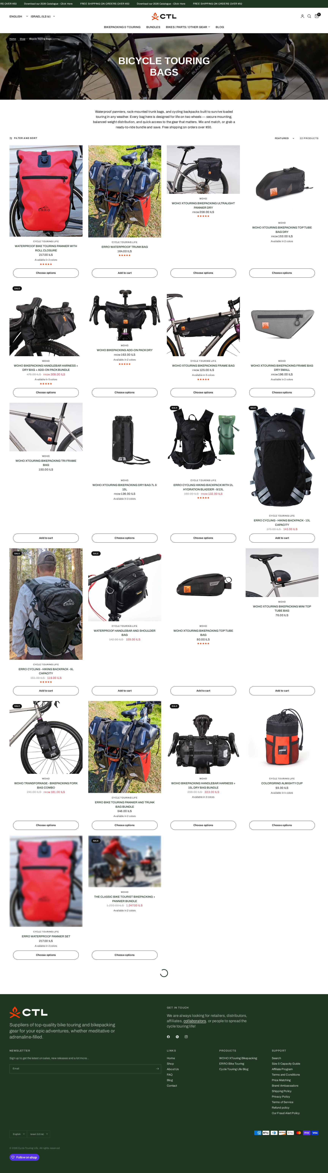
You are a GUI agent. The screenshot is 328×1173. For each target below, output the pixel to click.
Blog (170, 1080)
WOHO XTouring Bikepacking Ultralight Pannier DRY (203, 205)
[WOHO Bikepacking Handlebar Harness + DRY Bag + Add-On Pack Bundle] (46, 319)
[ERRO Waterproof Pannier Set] (46, 881)
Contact (172, 1085)
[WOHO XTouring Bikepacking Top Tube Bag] (203, 584)
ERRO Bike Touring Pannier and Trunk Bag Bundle (125, 804)
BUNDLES (153, 27)
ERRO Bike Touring (231, 1063)
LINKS (171, 1050)
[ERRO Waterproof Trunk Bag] (124, 191)
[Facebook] (171, 1037)
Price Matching (281, 1080)
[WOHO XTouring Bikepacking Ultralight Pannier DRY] (203, 169)
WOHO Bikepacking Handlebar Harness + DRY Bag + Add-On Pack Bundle (46, 368)
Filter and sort (25, 138)
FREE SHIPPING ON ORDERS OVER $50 (66, 4)
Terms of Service (282, 1102)
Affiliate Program (282, 1069)
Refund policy (280, 1107)
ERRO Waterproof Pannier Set (46, 936)
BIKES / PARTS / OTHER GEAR (186, 27)
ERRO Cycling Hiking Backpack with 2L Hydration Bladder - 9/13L (203, 487)
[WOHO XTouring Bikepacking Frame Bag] (203, 319)
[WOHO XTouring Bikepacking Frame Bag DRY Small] (282, 319)
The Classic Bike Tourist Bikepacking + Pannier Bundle (124, 899)
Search (276, 1058)
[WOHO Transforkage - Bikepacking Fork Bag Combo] (46, 737)
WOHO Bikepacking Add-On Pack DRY (125, 350)
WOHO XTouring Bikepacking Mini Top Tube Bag (282, 608)
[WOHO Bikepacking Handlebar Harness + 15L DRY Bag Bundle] (203, 737)
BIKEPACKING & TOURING (122, 27)
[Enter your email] (157, 1068)
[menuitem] (122, 27)
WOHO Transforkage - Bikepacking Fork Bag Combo (46, 785)
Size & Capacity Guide (286, 1063)
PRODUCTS (227, 1050)
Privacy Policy (281, 1096)
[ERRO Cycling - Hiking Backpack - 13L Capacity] (282, 457)
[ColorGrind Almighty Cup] (282, 737)
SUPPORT (279, 1050)
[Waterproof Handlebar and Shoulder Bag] (124, 584)
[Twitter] (180, 1037)
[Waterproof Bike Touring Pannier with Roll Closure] (46, 191)
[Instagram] (189, 1037)
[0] (316, 16)
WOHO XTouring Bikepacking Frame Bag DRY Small (282, 368)
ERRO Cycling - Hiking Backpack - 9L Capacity (46, 671)
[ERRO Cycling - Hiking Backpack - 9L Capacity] (46, 604)
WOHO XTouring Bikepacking (238, 1058)
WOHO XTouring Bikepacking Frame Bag (203, 365)
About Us (173, 1069)
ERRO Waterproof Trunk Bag (125, 246)
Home (12, 39)
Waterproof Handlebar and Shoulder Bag (124, 633)
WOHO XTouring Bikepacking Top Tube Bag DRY (282, 229)
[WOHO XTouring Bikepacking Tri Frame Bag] (46, 427)
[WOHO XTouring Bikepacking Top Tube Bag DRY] (282, 181)
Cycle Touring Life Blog (233, 1069)
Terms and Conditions (286, 1074)
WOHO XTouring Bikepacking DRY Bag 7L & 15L (124, 487)
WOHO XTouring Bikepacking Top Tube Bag (203, 633)
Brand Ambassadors (285, 1085)
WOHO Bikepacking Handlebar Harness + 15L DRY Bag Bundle (203, 785)
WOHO (203, 198)
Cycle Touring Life (46, 241)
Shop (22, 39)
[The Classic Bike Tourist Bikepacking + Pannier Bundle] (124, 861)
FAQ (170, 1074)
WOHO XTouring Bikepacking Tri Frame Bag (46, 463)
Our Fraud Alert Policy (286, 1113)
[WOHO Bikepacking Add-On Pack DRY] (124, 312)
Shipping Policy (282, 1091)
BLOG (220, 27)
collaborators (195, 1021)
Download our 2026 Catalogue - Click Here (122, 4)
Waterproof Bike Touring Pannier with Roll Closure (46, 248)
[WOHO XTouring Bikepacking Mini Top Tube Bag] (282, 572)
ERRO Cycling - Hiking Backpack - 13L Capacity (282, 522)
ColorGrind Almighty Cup (282, 783)
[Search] (309, 16)
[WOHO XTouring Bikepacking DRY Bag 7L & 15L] (124, 439)
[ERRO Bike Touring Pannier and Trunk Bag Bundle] (124, 747)
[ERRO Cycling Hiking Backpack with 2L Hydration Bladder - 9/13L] (203, 439)
